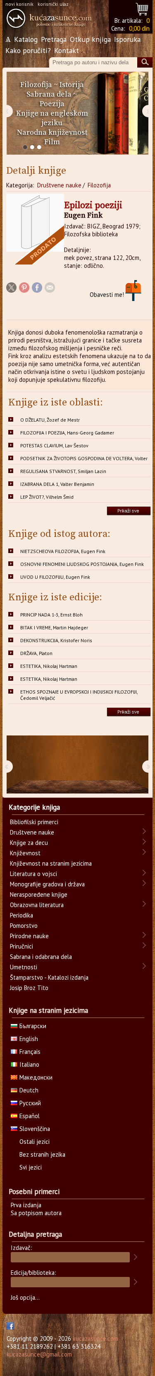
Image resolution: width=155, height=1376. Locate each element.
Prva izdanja (26, 1205)
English (28, 1039)
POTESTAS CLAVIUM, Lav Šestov (54, 445)
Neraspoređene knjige (38, 894)
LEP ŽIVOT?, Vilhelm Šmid (47, 497)
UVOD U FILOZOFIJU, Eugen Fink (55, 577)
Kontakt (66, 50)
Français (30, 1052)
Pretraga (54, 39)
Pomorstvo (24, 925)
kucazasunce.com (95, 1338)
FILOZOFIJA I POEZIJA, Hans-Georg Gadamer (67, 433)
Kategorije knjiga (34, 807)
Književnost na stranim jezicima (51, 863)
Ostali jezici (34, 1141)
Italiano (29, 1064)
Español (29, 1116)
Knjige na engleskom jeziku (52, 118)
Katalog (26, 39)
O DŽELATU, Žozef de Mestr (50, 420)
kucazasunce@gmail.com (39, 1354)
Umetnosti (23, 967)
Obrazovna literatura (37, 905)
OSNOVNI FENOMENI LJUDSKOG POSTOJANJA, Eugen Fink (82, 564)
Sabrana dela (49, 94)
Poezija (52, 104)
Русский (30, 1103)
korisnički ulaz (53, 4)
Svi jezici (30, 1167)
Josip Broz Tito (29, 988)
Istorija (72, 85)
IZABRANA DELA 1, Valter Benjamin (57, 484)
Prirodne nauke (29, 936)
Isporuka (127, 39)
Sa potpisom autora (36, 1213)
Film (52, 142)
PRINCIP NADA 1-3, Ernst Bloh (51, 615)
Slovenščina (34, 1129)
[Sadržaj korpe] (142, 8)
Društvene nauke (59, 185)
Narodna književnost (52, 132)
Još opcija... (25, 1297)
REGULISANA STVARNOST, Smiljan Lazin (63, 471)
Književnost (25, 853)
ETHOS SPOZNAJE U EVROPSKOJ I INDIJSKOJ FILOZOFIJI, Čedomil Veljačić (79, 695)
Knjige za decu (29, 843)
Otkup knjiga (90, 39)
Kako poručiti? (28, 50)
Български (32, 1026)
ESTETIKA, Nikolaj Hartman (48, 666)
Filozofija (36, 85)
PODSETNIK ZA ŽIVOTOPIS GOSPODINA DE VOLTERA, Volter (84, 458)
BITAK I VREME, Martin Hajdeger (54, 627)
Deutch (28, 1090)
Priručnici (21, 946)
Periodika (21, 915)
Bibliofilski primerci (34, 822)
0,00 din (139, 28)
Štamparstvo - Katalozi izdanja (49, 977)
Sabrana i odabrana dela (41, 957)
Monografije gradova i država (47, 884)
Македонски (35, 1077)
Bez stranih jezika (42, 1154)
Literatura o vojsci (33, 874)
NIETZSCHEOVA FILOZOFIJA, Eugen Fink (62, 551)
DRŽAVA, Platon (36, 653)
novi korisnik (19, 4)
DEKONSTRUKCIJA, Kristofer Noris (56, 640)
